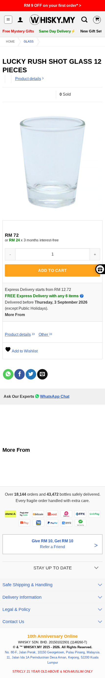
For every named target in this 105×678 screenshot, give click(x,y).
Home (10, 41)
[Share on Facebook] (19, 374)
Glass (28, 41)
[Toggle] (96, 568)
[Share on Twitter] (31, 374)
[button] (8, 20)
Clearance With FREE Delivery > (52, 5)
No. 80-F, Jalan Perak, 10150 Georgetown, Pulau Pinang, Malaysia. (52, 652)
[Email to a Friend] (42, 374)
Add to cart (52, 270)
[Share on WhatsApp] (8, 374)
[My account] (20, 20)
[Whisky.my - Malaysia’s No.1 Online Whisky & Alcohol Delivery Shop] (52, 19)
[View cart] (97, 20)
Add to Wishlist (24, 351)
